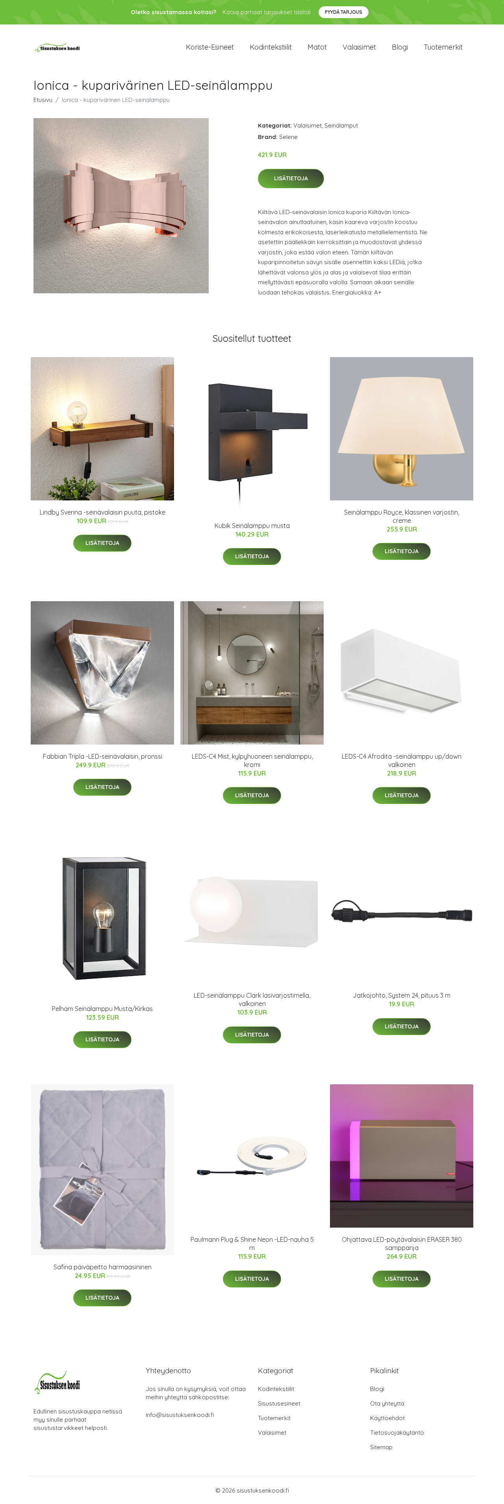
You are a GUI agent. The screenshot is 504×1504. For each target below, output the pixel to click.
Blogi (400, 47)
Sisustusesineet (279, 1403)
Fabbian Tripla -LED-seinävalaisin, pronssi (102, 756)
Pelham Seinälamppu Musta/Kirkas (102, 1009)
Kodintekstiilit (271, 47)
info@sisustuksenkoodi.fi (180, 1415)
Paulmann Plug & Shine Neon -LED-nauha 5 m (252, 1243)
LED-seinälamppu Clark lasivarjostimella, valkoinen (252, 999)
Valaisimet (359, 47)
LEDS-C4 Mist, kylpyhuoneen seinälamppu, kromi (252, 760)
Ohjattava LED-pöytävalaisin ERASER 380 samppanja (402, 1243)
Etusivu (42, 100)
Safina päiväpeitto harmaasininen (103, 1267)
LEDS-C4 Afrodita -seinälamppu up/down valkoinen (401, 760)
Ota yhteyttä (387, 1403)
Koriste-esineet (210, 47)
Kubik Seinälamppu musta (252, 526)
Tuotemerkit (443, 47)
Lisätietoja (291, 178)
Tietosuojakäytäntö (397, 1432)
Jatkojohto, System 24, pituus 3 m (401, 995)
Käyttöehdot (387, 1418)
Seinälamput (341, 125)
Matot (317, 47)
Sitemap (381, 1447)
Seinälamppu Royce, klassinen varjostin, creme (401, 516)
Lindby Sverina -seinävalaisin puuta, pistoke (102, 512)
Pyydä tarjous (343, 12)
